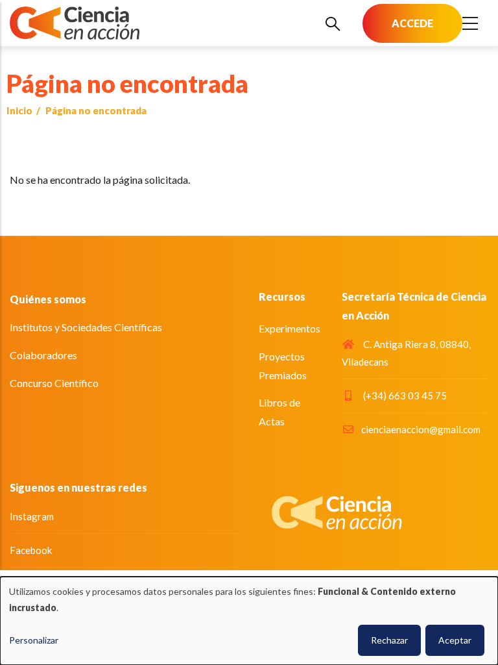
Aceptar (454, 640)
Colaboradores (43, 355)
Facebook (31, 550)
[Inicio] (74, 23)
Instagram (32, 516)
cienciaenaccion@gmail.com (420, 429)
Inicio (19, 110)
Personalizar (33, 640)
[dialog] (249, 621)
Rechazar (389, 640)
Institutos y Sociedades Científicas (86, 327)
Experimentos (289, 328)
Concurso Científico (54, 383)
